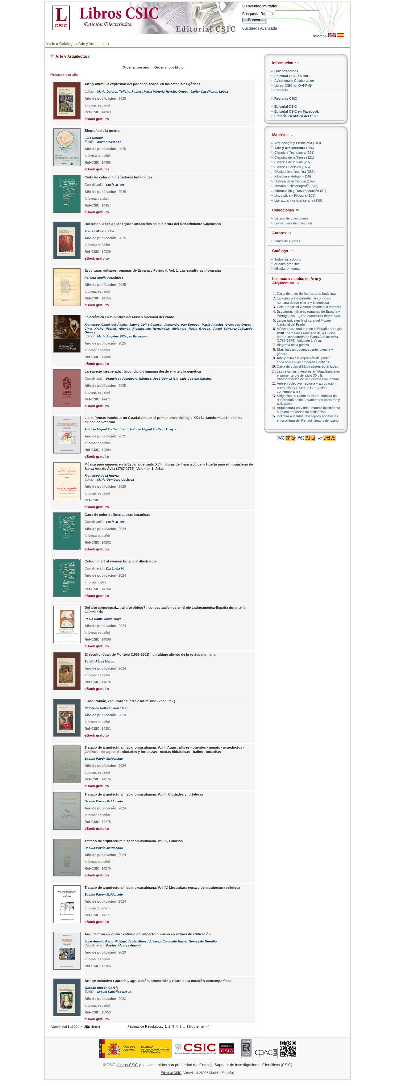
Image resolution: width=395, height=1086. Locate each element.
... (183, 1026)
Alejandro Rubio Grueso (191, 328)
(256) (294, 148)
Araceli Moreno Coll (99, 231)
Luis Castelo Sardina (196, 378)
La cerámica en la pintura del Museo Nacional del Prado (304, 322)
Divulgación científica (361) (294, 171)
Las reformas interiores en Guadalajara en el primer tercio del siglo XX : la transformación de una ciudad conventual (308, 375)
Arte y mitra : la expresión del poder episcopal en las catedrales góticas (303, 360)
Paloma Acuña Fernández (104, 277)
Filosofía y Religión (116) (292, 176)
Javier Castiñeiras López (209, 91)
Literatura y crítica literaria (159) (298, 200)
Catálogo (67, 44)
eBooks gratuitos (287, 264)
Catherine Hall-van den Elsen (106, 708)
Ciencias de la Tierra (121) (294, 157)
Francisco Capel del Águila (106, 324)
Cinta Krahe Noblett (100, 328)
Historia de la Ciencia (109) (294, 181)
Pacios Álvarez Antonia (123, 945)
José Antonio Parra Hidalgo (105, 941)
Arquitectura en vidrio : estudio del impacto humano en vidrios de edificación (308, 410)
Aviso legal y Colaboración (294, 80)
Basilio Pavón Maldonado (104, 758)
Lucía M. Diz (115, 184)
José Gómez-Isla (165, 378)
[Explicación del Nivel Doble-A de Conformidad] (326, 439)
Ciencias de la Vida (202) (293, 162)
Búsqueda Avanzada (259, 28)
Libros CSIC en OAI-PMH (293, 85)
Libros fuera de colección (293, 223)
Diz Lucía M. (115, 568)
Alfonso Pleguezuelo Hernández (144, 328)
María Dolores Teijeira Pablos (119, 91)
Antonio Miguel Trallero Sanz (106, 429)
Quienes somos (286, 71)
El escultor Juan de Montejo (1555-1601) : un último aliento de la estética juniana (150, 654)
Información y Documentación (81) (300, 191)
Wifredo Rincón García (101, 987)
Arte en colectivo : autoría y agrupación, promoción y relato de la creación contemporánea (306, 387)
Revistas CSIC (285, 98)
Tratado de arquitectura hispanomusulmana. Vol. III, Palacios (134, 841)
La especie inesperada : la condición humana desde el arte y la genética (304, 300)
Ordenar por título (169, 67)
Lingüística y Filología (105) (294, 195)
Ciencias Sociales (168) (292, 167)
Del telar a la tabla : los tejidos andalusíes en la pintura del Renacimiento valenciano (308, 418)
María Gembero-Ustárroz (115, 479)
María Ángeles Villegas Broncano (122, 336)
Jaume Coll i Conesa (145, 324)
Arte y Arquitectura (93, 44)
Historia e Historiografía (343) (296, 186)
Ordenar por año (136, 67)
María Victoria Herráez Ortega (166, 91)
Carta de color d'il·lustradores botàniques (307, 366)
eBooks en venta (287, 268)
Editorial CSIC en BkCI (292, 76)
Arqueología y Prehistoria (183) (297, 143)
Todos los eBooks (287, 259)
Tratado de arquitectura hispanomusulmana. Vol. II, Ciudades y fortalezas (144, 794)
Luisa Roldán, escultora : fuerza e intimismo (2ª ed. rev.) (130, 701)
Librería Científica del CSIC (296, 116)
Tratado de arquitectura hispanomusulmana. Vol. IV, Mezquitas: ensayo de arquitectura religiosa (162, 887)
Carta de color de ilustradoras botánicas (307, 293)
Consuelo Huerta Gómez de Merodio (190, 941)
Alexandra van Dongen (181, 324)
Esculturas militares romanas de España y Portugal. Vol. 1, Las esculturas (308, 313)
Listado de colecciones (291, 218)
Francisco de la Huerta (102, 475)
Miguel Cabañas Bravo (114, 991)
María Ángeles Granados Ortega (227, 324)
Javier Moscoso (109, 142)
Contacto (281, 90)
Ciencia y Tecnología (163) (294, 152)
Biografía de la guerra (293, 345)
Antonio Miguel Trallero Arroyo (153, 429)
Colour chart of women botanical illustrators (309, 307)
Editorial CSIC (285, 106)
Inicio (50, 44)
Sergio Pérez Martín (99, 661)
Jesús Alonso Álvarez (144, 941)
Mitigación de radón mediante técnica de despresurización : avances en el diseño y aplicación (308, 399)
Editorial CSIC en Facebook (296, 111)
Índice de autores (287, 241)
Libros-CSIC (127, 1065)
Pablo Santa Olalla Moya (103, 618)
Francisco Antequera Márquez (128, 378)
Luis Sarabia (94, 138)
